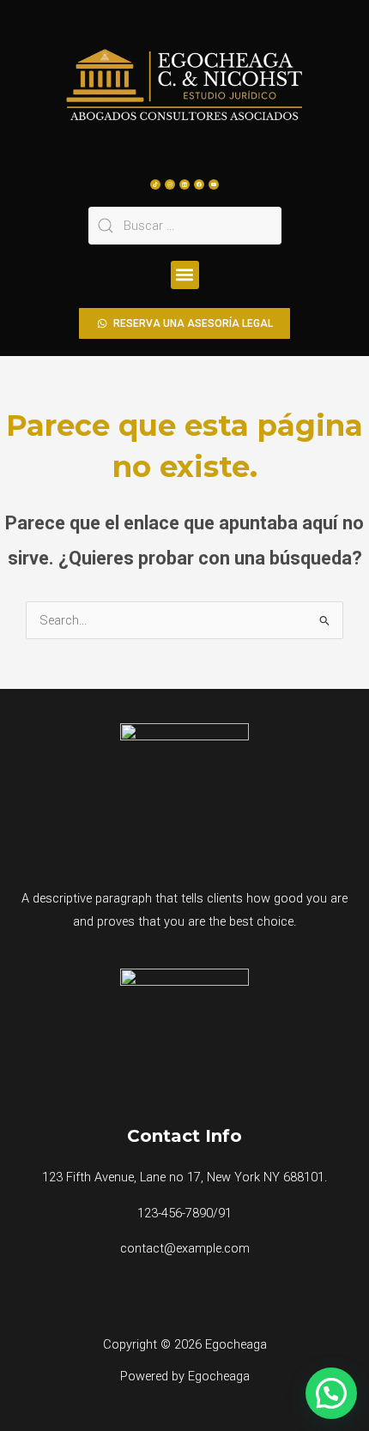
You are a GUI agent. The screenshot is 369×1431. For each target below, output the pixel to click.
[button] (185, 275)
